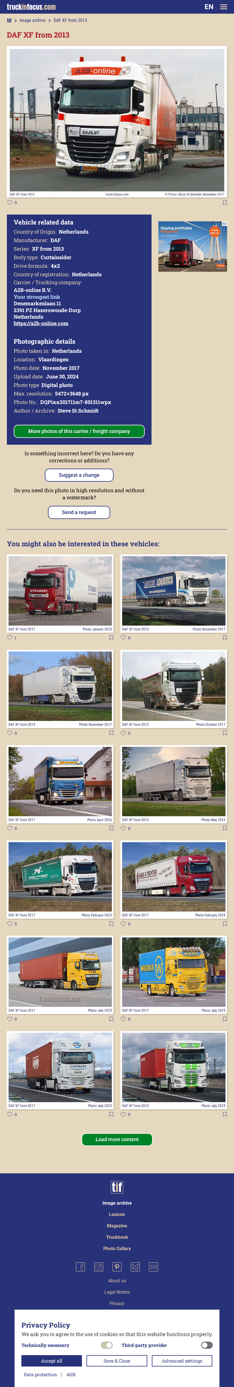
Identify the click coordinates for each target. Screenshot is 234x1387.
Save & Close (117, 1361)
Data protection (40, 1374)
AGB (70, 1374)
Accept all (51, 1361)
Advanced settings (182, 1361)
